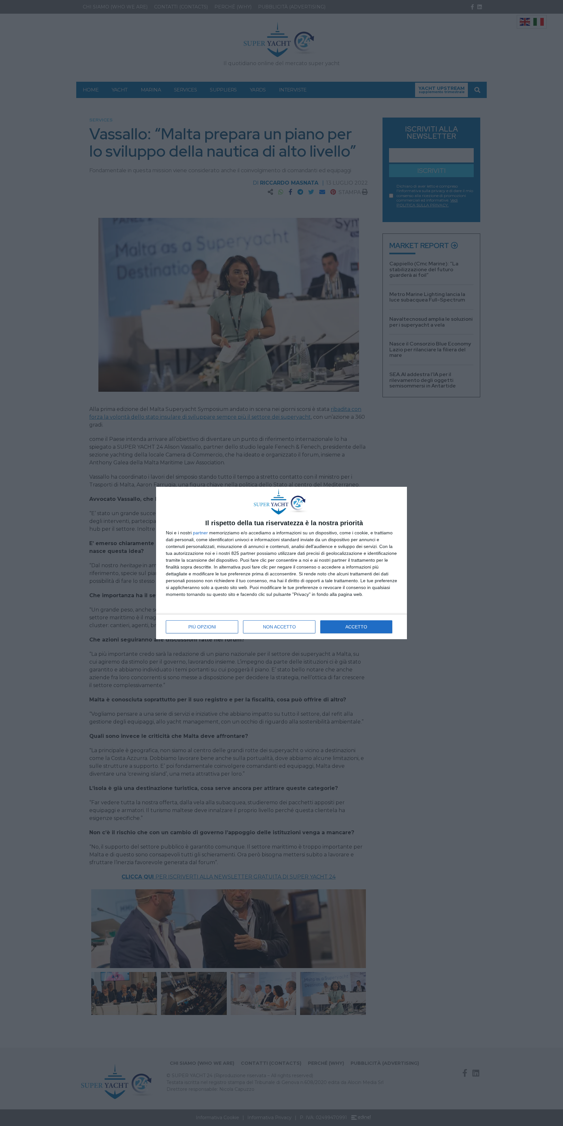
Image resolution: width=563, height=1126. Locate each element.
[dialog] (281, 563)
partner (200, 532)
